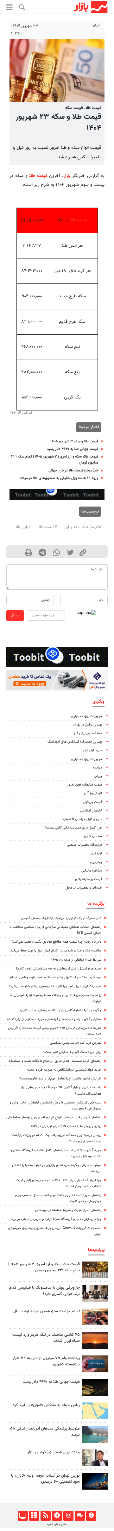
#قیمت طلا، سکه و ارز (83, 527)
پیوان (98, 776)
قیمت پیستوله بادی (88, 879)
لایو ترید (96, 853)
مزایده (97, 767)
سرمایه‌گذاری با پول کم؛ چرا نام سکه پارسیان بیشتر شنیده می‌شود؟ (55, 986)
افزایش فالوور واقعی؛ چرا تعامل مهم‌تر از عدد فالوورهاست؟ (60, 1078)
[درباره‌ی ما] (91, 1515)
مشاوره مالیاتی (91, 870)
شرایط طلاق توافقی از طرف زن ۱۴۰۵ (76, 960)
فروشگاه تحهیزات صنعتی (84, 845)
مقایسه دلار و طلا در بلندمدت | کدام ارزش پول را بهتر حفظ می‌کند (55, 950)
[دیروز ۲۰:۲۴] (95, 1410)
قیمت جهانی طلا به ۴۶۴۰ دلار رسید (72, 449)
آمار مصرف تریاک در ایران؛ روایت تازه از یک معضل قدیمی (61, 918)
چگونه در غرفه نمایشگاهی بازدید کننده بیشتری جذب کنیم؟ (60, 1010)
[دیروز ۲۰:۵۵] (95, 1481)
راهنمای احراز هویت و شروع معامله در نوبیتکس (68, 1210)
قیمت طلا (38, 175)
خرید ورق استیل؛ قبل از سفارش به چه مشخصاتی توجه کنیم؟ (58, 968)
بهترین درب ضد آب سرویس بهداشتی (75, 1043)
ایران (96, 25)
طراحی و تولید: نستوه (57, 1524)
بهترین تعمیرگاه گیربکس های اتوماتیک (75, 741)
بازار (67, 175)
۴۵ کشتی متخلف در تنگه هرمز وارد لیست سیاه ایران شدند (46, 1338)
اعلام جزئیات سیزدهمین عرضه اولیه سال (46, 1311)
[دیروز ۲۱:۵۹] (95, 1293)
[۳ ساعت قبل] (95, 1387)
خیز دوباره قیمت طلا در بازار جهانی (73, 470)
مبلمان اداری (93, 836)
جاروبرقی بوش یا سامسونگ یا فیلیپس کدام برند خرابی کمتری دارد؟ (44, 1291)
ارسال (15, 615)
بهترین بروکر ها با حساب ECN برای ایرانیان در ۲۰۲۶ (66, 1126)
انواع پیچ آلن (93, 793)
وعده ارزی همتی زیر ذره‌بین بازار (54, 1452)
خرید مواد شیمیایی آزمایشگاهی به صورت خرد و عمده (64, 1069)
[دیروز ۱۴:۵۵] (95, 1317)
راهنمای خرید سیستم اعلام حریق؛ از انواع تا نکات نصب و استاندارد (55, 1061)
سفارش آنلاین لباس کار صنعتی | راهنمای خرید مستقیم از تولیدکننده (54, 1019)
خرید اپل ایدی (92, 750)
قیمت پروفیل (92, 802)
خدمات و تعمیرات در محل (84, 887)
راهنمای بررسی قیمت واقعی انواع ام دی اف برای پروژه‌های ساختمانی (53, 1117)
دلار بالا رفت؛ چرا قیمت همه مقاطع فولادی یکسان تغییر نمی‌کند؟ (56, 942)
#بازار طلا (23, 527)
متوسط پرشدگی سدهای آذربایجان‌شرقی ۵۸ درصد (45, 1431)
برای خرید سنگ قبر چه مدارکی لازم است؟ (72, 1052)
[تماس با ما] (80, 1515)
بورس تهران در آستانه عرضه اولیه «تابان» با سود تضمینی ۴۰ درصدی (45, 1479)
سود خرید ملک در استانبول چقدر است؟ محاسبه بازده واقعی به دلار (55, 977)
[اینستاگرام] (68, 1515)
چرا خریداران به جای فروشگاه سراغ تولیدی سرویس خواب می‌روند (55, 1219)
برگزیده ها (95, 903)
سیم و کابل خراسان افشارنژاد (82, 819)
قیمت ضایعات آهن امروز (84, 784)
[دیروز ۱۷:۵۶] (95, 1269)
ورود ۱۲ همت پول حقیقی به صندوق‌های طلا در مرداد (59, 478)
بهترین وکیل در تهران (87, 724)
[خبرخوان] (45, 1515)
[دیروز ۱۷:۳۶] (95, 1363)
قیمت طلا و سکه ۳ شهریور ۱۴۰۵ (74, 441)
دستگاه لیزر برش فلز (88, 733)
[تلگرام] (57, 1515)
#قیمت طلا (48, 527)
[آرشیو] (34, 1515)
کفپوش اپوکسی (91, 810)
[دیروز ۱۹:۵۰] (95, 1340)
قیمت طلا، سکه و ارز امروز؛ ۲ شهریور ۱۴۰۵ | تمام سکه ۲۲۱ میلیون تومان (44, 1267)
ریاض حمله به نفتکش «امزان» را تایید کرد (46, 1405)
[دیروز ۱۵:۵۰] (95, 1434)
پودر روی (96, 862)
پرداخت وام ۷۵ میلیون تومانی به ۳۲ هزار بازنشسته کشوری (46, 1361)
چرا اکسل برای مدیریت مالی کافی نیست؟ (73, 827)
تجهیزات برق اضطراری (86, 716)
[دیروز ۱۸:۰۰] (95, 1457)
